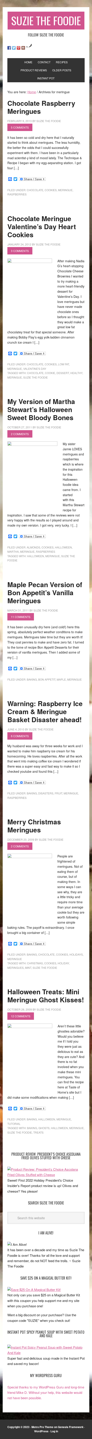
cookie (50, 373)
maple (61, 679)
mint (28, 967)
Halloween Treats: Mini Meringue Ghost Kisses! (45, 995)
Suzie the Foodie (35, 377)
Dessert (62, 373)
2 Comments (20, 434)
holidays (76, 954)
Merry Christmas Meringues (34, 825)
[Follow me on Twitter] (14, 48)
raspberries (17, 194)
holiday (63, 963)
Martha (13, 551)
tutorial (14, 1124)
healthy (76, 373)
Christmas (35, 963)
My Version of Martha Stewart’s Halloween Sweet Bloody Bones (41, 409)
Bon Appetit (46, 679)
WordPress (41, 1431)
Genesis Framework (71, 1427)
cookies (51, 190)
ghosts (44, 1128)
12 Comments (20, 1016)
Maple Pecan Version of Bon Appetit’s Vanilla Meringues (44, 592)
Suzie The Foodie (46, 20)
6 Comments (20, 736)
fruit (58, 793)
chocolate (35, 190)
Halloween (63, 547)
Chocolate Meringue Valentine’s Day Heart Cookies (41, 226)
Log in (54, 1431)
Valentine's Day (34, 368)
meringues (15, 967)
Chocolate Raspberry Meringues (41, 107)
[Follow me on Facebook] (9, 48)
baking (32, 679)
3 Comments (20, 251)
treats (38, 1132)
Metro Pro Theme (42, 1427)
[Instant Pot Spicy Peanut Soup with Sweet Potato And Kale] (46, 1352)
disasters (45, 793)
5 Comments (20, 127)
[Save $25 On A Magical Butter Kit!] (34, 1289)
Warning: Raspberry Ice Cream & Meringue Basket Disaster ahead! (45, 711)
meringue (65, 190)
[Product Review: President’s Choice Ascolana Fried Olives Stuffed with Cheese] (46, 1174)
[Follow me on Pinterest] (18, 48)
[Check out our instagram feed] (23, 48)
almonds (33, 547)
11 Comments (20, 617)
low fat (63, 364)
